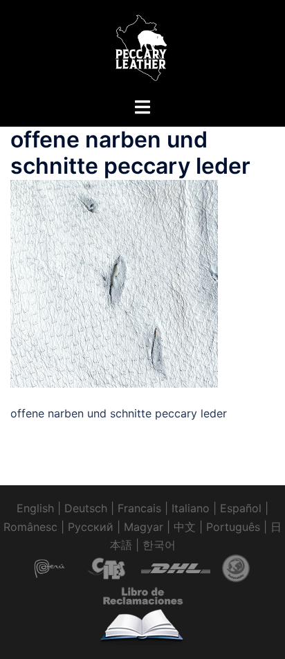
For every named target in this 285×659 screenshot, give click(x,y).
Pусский (90, 527)
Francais (139, 508)
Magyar (143, 527)
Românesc (30, 527)
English (35, 508)
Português (233, 527)
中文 (185, 527)
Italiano (191, 508)
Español (240, 508)
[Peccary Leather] (142, 47)
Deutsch (85, 508)
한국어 (159, 545)
